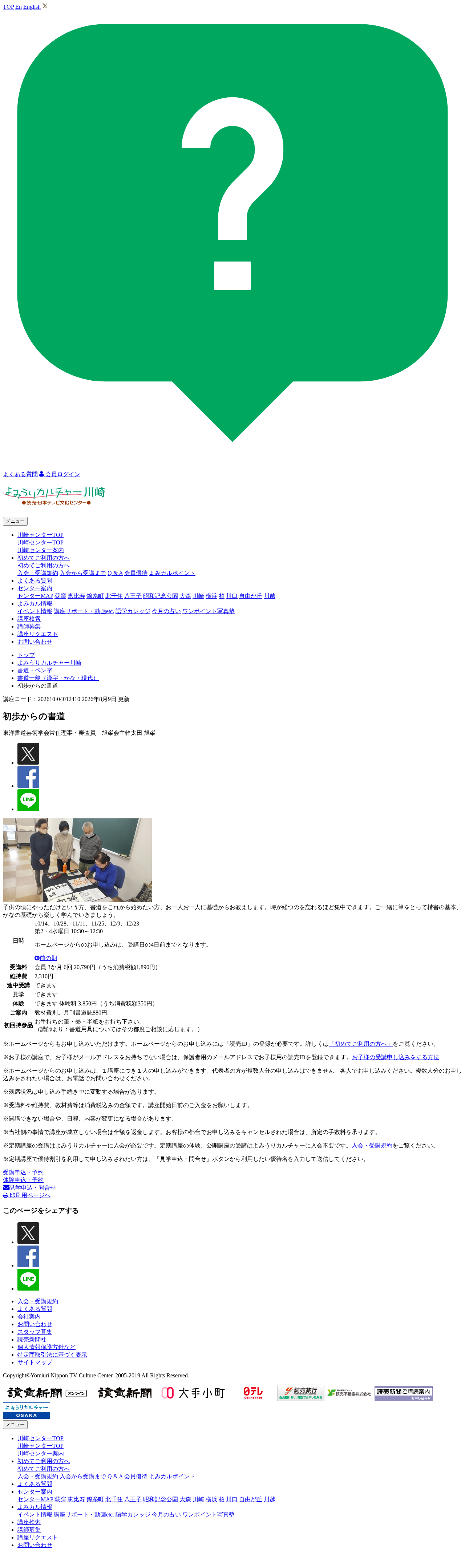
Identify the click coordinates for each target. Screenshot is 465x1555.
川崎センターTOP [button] (40, 535)
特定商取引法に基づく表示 (52, 1355)
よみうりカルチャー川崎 (49, 663)
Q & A (115, 573)
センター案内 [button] (34, 588)
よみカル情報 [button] (34, 603)
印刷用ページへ (29, 1195)
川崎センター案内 (40, 550)
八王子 (133, 596)
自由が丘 (250, 596)
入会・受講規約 (37, 573)
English (32, 7)
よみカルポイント (172, 573)
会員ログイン (62, 474)
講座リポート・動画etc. (84, 611)
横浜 (211, 596)
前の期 (48, 958)
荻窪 (60, 596)
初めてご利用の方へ (43, 565)
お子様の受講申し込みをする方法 (395, 1057)
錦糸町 (95, 596)
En (18, 7)
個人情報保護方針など (46, 1347)
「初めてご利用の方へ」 (361, 1044)
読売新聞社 (31, 1339)
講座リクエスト (37, 634)
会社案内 (29, 1316)
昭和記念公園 (160, 596)
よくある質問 (34, 581)
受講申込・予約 (23, 1172)
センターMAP (35, 596)
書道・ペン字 (34, 670)
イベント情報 (34, 611)
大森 (185, 596)
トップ (26, 655)
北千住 (114, 596)
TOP (8, 7)
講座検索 (29, 619)
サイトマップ (34, 1362)
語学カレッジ (133, 611)
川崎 (198, 596)
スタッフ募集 (34, 1332)
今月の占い (166, 611)
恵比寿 (76, 596)
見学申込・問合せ (32, 1188)
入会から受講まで (83, 573)
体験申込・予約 (23, 1180)
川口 (232, 596)
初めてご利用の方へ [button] (43, 558)
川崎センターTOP (40, 542)
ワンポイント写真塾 (208, 611)
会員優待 (135, 573)
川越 (269, 596)
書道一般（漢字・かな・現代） (58, 678)
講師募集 (29, 626)
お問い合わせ (34, 642)
